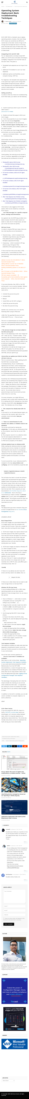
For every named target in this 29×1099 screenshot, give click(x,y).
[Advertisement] (11, 1062)
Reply (25, 841)
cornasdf (8, 829)
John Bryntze (9, 874)
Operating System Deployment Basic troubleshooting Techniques (10, 737)
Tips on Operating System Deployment (15, 740)
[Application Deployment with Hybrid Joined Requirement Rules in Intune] (14, 807)
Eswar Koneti (8, 21)
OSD (3, 740)
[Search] (27, 2)
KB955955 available (11, 712)
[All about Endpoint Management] (14, 2)
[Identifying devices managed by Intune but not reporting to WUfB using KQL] (14, 785)
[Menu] (2, 2)
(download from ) (7, 111)
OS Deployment (13, 23)
